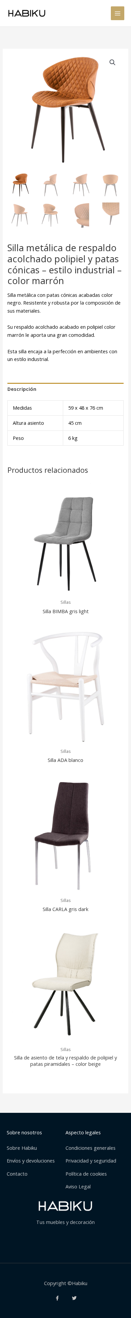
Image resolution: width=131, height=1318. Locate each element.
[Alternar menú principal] (117, 13)
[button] (112, 62)
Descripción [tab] (21, 388)
